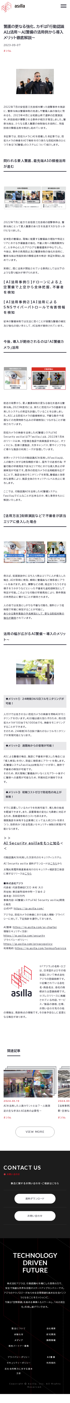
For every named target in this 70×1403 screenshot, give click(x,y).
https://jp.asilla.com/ (29, 908)
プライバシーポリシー (20, 1357)
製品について (19, 1328)
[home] (12, 7)
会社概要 (51, 1328)
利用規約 (51, 1363)
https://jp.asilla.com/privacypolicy (28, 944)
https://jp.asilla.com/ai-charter (35, 927)
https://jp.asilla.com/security (24, 936)
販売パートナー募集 (19, 1346)
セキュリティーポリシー (19, 1363)
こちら (53, 863)
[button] (63, 6)
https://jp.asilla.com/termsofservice (40, 948)
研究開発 (51, 1334)
